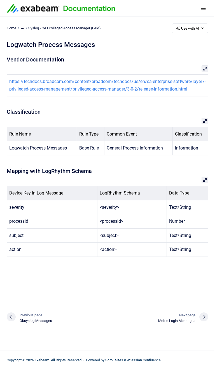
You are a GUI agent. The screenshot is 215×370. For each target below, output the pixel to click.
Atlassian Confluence (144, 360)
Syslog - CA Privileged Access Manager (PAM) (64, 28)
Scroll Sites (114, 360)
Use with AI (190, 28)
